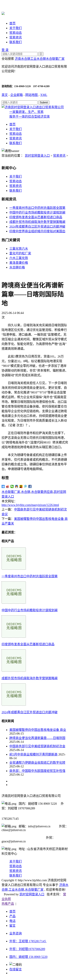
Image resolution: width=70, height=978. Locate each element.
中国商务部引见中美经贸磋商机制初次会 (37, 746)
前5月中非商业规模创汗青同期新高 (33, 754)
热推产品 (8, 903)
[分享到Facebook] (30, 486)
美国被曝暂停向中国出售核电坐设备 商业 (37, 729)
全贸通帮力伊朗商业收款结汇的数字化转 (37, 762)
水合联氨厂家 (55, 58)
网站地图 (31, 95)
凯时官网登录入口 (37, 155)
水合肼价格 (17, 267)
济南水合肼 (22, 58)
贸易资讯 (15, 37)
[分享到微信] (12, 486)
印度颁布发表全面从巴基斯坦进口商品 (35, 217)
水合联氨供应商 (42, 491)
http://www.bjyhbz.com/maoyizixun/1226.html (30, 505)
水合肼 (25, 491)
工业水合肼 (38, 58)
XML (43, 95)
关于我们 (15, 28)
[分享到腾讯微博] (25, 486)
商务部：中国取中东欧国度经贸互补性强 (37, 770)
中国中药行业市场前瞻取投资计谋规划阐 (37, 212)
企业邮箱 (16, 95)
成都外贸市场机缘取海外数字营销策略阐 (37, 221)
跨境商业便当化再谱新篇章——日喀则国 (37, 738)
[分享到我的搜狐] (21, 486)
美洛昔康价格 (18, 262)
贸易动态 (15, 32)
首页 (12, 23)
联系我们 (15, 42)
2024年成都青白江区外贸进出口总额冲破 (37, 226)
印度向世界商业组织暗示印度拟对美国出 (37, 231)
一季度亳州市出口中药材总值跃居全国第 (37, 207)
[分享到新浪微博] (7, 486)
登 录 (5, 50)
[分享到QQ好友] (16, 486)
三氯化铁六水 (18, 248)
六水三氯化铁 (18, 258)
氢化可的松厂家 (20, 253)
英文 (5, 95)
